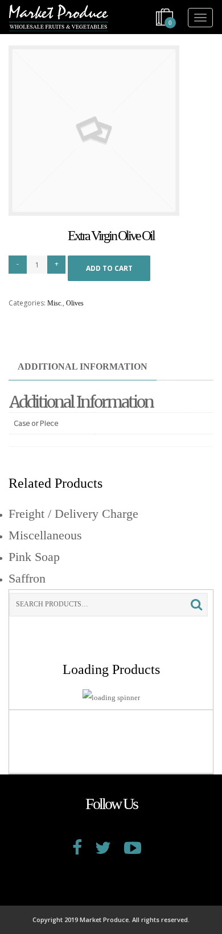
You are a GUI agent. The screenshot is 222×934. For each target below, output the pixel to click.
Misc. (55, 303)
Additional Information (82, 366)
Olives (75, 303)
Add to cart (109, 268)
